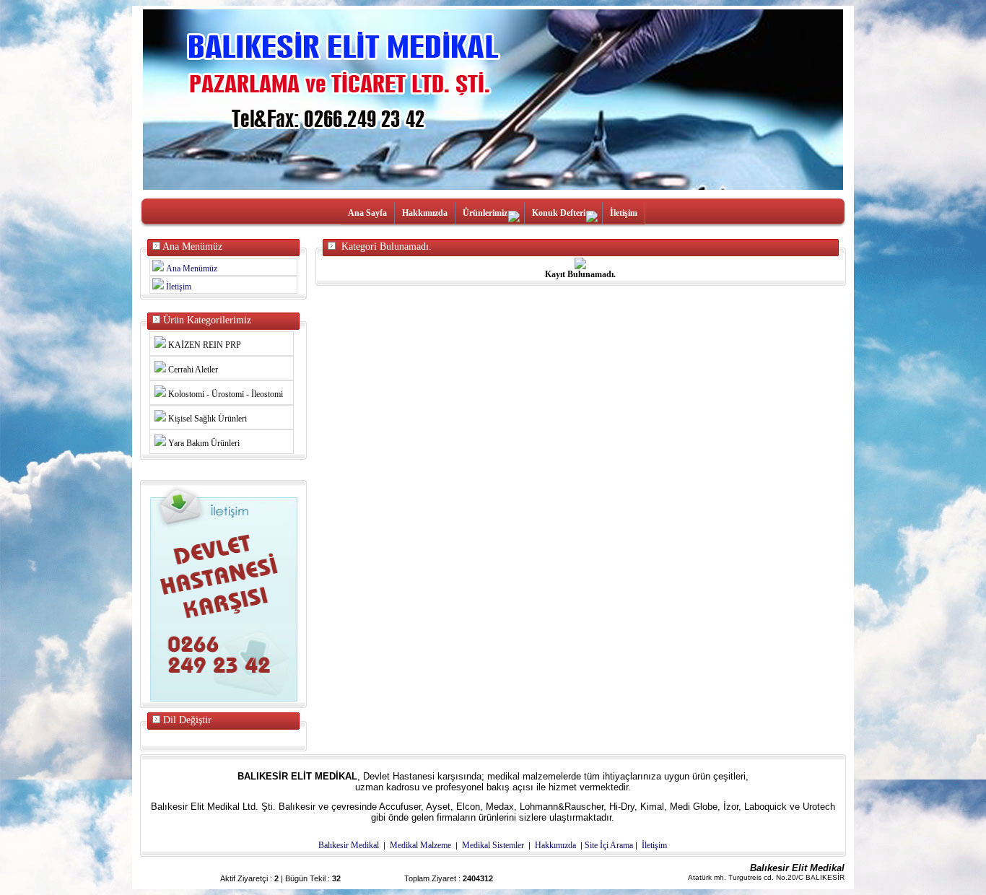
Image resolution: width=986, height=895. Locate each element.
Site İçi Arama (609, 845)
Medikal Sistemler (493, 845)
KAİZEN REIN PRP (203, 345)
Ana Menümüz (191, 268)
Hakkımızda (425, 213)
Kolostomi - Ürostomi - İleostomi (224, 394)
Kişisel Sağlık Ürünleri (206, 419)
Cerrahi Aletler (192, 369)
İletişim (623, 213)
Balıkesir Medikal (348, 845)
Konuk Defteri (558, 213)
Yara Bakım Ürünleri (203, 443)
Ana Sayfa (367, 213)
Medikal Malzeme (420, 845)
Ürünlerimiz (485, 213)
